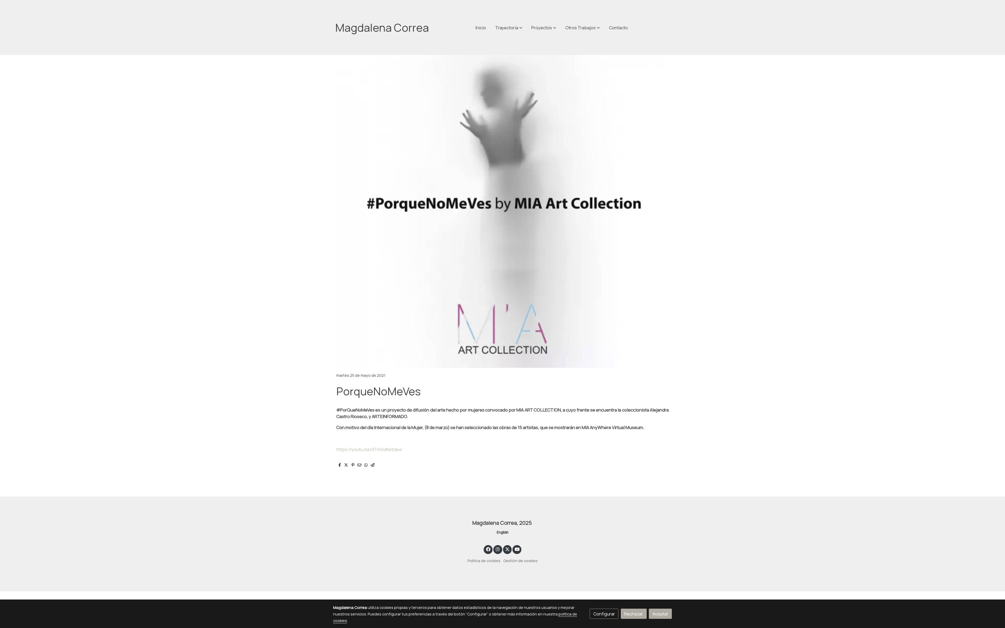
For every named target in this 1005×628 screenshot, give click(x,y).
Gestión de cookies (520, 560)
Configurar (604, 614)
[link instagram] (498, 549)
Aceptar (660, 614)
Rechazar (633, 614)
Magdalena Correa (382, 27)
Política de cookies (483, 560)
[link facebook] (488, 549)
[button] (582, 27)
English (503, 532)
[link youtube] (517, 549)
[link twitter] (507, 549)
